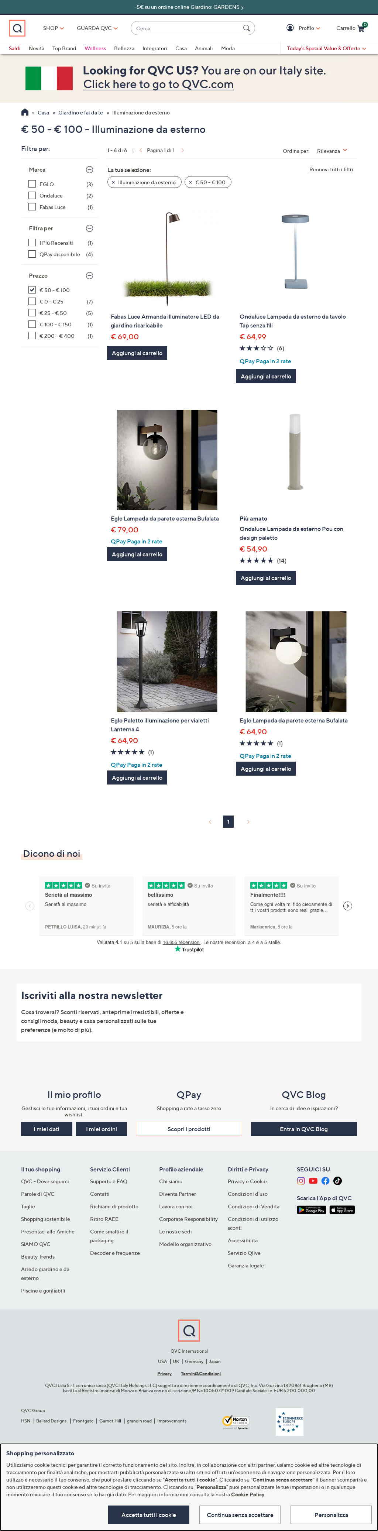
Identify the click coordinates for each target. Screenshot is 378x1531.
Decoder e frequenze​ (115, 1253)
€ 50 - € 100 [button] (210, 182)
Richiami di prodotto (114, 1206)
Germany (194, 1361)
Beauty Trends (38, 1256)
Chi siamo (170, 1181)
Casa (181, 48)
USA (162, 1361)
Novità (36, 48)
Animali (204, 48)
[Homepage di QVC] (24, 113)
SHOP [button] (50, 28)
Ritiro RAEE (104, 1219)
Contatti (100, 1194)
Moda (228, 48)
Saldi (15, 48)
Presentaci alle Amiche (48, 1231)
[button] (291, 28)
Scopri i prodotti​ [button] (189, 1129)
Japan (215, 1361)
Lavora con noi (176, 1206)
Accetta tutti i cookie (148, 1514)
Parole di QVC (38, 1194)
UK (176, 1361)
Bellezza (124, 48)
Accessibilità (243, 1240)
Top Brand (64, 48)
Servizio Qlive (244, 1253)
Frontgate (83, 1421)
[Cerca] (248, 28)
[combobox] (185, 28)
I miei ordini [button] (101, 1129)
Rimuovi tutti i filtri (331, 169)
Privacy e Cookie (247, 1181)
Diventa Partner (177, 1194)
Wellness (95, 48)
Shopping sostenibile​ (45, 1219)
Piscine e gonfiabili (43, 1290)
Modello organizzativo (185, 1244)
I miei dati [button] (46, 1129)
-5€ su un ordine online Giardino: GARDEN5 (187, 7)
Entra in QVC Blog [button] (304, 1129)
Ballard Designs (51, 1421)
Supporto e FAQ (108, 1181)
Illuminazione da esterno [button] (146, 182)
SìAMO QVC (36, 1244)
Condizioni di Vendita (253, 1206)
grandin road (139, 1421)
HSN (26, 1421)
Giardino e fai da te (80, 112)
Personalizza (331, 1514)
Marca (37, 169)
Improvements (171, 1421)
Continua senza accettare (240, 1514)
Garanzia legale (246, 1265)
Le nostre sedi (175, 1231)
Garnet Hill (110, 1421)
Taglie (28, 1206)
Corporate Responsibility (188, 1219)
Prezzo (38, 275)
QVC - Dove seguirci (45, 1181)
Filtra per (41, 228)
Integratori (154, 48)
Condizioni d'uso (248, 1194)
